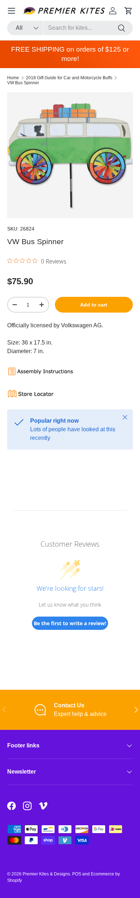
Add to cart (93, 305)
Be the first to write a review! (70, 623)
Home (13, 77)
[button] (128, 11)
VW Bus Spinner (23, 82)
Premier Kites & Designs (46, 873)
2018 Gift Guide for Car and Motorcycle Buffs (69, 77)
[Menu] (11, 11)
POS (76, 873)
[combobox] (70, 28)
